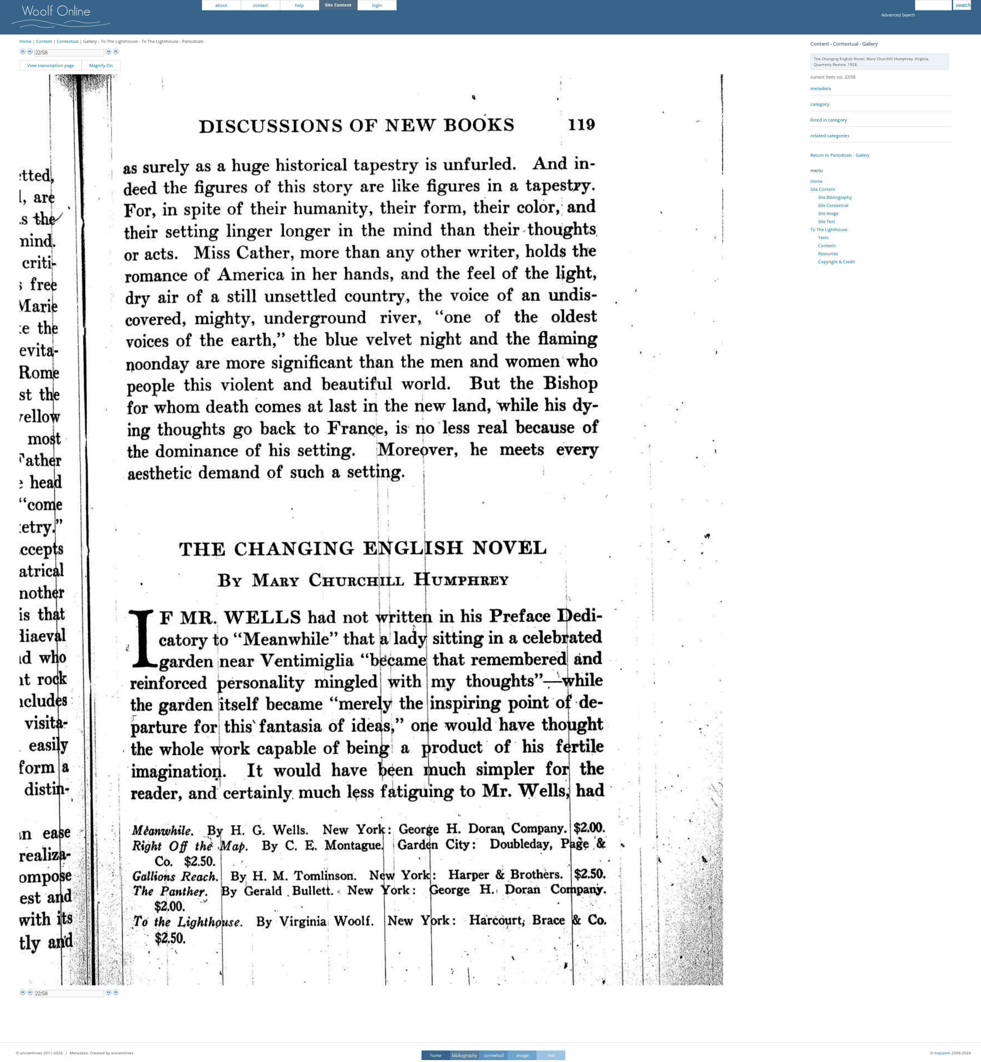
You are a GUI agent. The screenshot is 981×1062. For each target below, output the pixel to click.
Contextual (68, 41)
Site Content (822, 189)
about (221, 5)
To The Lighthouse (828, 229)
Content (44, 41)
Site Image (828, 213)
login (377, 5)
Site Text (826, 221)
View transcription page (50, 65)
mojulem (942, 1052)
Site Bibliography (835, 197)
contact (260, 5)
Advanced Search (898, 15)
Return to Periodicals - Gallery (839, 155)
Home (25, 41)
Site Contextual (833, 205)
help (299, 5)
